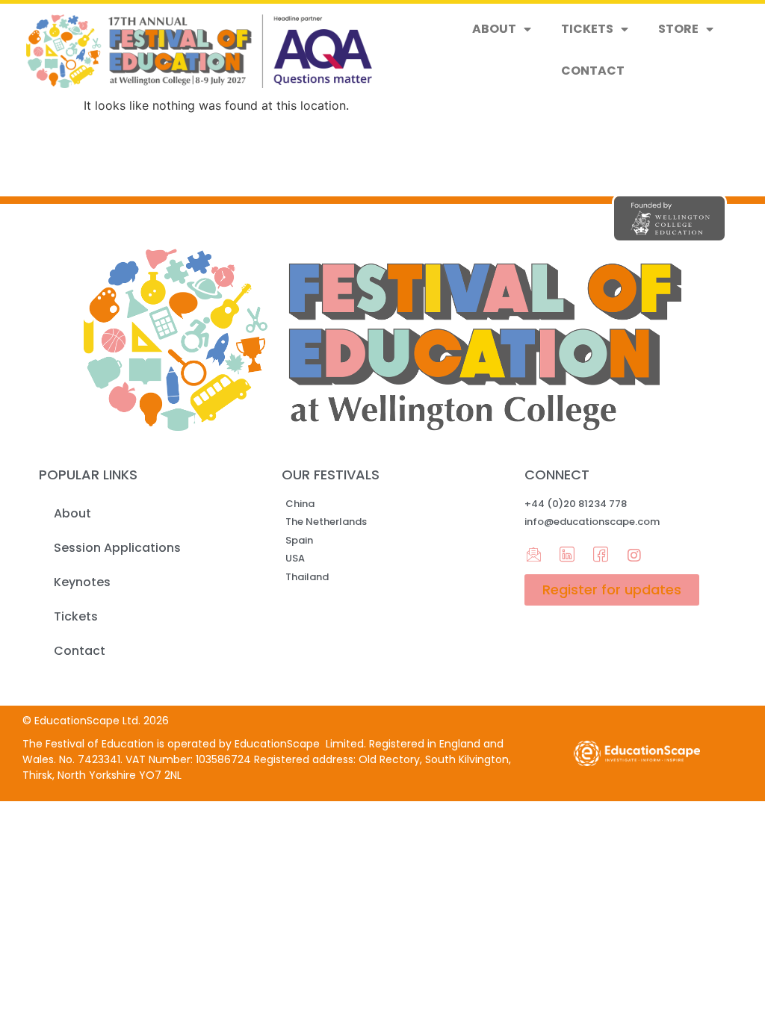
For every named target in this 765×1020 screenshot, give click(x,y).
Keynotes (82, 582)
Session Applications (117, 547)
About (494, 28)
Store (678, 28)
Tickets (587, 28)
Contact (593, 70)
